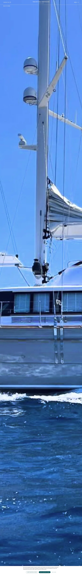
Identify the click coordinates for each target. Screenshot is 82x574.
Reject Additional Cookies (44, 572)
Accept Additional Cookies (32, 572)
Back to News (6, 6)
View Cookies (53, 572)
